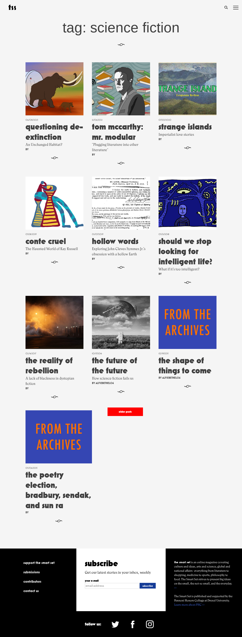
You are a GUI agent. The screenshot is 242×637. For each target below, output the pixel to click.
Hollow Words (115, 241)
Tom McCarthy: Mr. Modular (117, 132)
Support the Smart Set (39, 562)
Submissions (31, 572)
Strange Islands (185, 127)
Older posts (125, 411)
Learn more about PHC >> (189, 604)
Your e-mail (92, 580)
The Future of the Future (114, 365)
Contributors (32, 581)
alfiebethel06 (105, 383)
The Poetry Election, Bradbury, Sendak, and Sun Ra (58, 490)
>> (175, 587)
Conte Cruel (46, 241)
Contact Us (31, 591)
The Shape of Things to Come (185, 365)
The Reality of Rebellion (49, 365)
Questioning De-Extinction (54, 132)
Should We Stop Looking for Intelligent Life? (185, 251)
